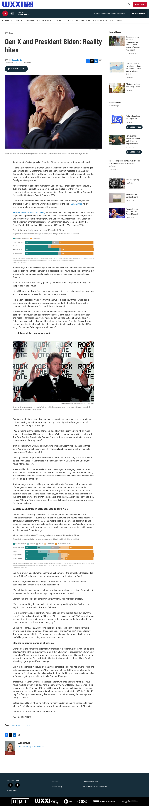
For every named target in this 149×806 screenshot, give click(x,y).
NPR (28, 725)
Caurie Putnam (115, 102)
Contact (55, 781)
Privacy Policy (57, 786)
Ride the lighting (132, 180)
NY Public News (83, 21)
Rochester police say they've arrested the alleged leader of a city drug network (124, 163)
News (58, 21)
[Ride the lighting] (117, 183)
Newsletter (8, 21)
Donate (140, 4)
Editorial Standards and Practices (95, 786)
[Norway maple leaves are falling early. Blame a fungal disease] (117, 140)
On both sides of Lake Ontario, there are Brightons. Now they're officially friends (133, 69)
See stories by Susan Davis (30, 746)
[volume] (12, 13)
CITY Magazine (116, 21)
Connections (33, 21)
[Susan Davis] (10, 748)
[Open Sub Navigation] (53, 21)
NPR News (9, 33)
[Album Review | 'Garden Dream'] (117, 198)
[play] (5, 13)
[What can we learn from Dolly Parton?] (117, 88)
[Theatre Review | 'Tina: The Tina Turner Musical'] (117, 213)
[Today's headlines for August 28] (117, 120)
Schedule (20, 21)
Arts (68, 21)
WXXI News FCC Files (90, 781)
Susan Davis (17, 60)
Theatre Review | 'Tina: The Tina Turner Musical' (132, 211)
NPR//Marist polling (29, 212)
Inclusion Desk (100, 21)
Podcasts (46, 21)
